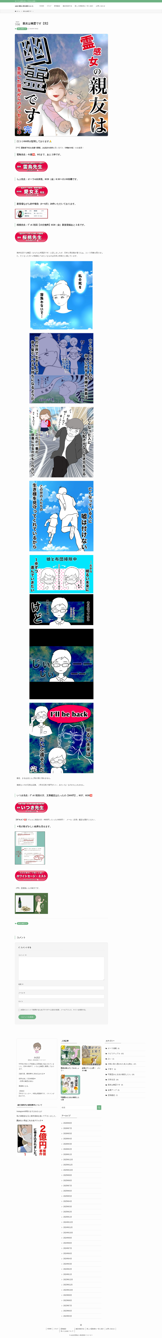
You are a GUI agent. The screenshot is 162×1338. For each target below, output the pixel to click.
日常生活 (113, 1080)
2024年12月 (68, 1222)
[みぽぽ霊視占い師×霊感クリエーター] (24, 6)
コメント (22, 955)
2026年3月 (67, 1144)
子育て (112, 1069)
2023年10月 (68, 1290)
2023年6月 (67, 1311)
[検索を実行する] (99, 1107)
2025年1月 (67, 1217)
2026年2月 (67, 1149)
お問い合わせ (110, 1329)
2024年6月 (67, 1253)
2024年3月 (67, 1264)
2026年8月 (67, 1123)
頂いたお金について (67, 1331)
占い (111, 1059)
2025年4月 (67, 1201)
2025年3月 (67, 1206)
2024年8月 (67, 1243)
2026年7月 (67, 1128)
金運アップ (113, 1090)
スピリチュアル (116, 1053)
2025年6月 (67, 1191)
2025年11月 (68, 1165)
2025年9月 (67, 1175)
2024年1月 (67, 1274)
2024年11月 (68, 1227)
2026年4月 (67, 1139)
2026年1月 (67, 1154)
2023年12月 (68, 1279)
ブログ (56, 1329)
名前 (20, 984)
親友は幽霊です (22, 28)
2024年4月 (67, 1259)
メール (21, 993)
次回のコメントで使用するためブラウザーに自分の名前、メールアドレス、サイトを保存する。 (54, 1010)
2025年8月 (67, 1180)
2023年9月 (67, 1295)
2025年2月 (67, 1212)
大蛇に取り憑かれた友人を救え (122, 1064)
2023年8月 (67, 1300)
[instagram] (81, 1325)
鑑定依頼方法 (80, 1329)
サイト (20, 1001)
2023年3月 (67, 1316)
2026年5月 (67, 1133)
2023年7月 (67, 1306)
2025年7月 (67, 1186)
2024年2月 (67, 1269)
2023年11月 (68, 1285)
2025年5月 (67, 1196)
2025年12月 (68, 1160)
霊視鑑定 (113, 1095)
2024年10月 (68, 1233)
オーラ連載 (113, 1048)
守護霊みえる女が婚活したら (121, 1074)
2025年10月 (68, 1170)
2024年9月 (67, 1238)
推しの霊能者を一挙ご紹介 (95, 1329)
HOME (49, 1329)
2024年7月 (67, 1248)
